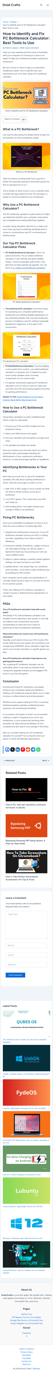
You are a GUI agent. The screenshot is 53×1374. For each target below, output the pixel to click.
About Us (26, 1364)
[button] (41, 5)
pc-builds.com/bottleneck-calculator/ (29, 268)
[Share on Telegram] (33, 749)
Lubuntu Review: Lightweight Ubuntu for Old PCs (23, 1206)
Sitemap (36, 1369)
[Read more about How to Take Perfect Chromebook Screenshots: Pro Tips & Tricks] (26, 861)
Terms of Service (26, 1349)
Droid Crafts (11, 5)
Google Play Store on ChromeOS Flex (26, 1320)
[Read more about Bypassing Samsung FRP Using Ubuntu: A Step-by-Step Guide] (26, 825)
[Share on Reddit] (28, 749)
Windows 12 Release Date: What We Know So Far (22, 1238)
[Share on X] (12, 749)
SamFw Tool (26, 1314)
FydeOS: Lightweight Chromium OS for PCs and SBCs (24, 1108)
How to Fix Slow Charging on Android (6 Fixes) (22, 1175)
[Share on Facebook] (7, 749)
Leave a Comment (32, 48)
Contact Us (26, 1361)
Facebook (26, 1333)
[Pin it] (23, 749)
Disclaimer (26, 1355)
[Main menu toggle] (47, 5)
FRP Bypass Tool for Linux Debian (26, 1317)
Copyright (26, 1358)
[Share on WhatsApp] (38, 749)
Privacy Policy (27, 1352)
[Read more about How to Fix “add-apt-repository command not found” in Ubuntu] (26, 789)
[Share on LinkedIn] (18, 749)
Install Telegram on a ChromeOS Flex (26, 1323)
